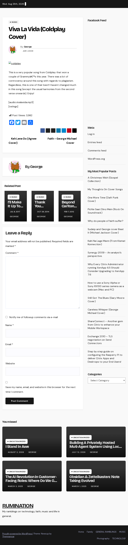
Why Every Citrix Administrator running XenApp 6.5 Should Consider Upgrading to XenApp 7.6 (106, 269)
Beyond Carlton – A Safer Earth (69, 208)
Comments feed (97, 150)
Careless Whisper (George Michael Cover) (103, 311)
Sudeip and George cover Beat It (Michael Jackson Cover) (106, 231)
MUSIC (122, 532)
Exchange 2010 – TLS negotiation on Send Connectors (100, 340)
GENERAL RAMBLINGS (106, 532)
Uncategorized (17, 441)
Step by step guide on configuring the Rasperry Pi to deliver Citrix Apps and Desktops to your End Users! (105, 356)
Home (81, 532)
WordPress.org (96, 158)
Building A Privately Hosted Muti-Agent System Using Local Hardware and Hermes (95, 446)
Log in (91, 134)
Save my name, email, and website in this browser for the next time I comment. (40, 389)
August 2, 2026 (16, 452)
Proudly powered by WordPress (17, 533)
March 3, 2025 (16, 486)
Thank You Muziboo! (42, 206)
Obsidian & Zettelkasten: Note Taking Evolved (94, 479)
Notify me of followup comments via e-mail (33, 317)
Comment (12, 253)
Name (9, 325)
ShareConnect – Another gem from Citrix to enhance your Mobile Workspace (105, 325)
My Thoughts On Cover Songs (105, 189)
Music (14, 22)
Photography (103, 538)
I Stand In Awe (17, 446)
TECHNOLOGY (119, 538)
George (28, 46)
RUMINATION (17, 505)
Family (90, 532)
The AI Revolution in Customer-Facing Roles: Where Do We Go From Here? (31, 481)
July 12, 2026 (79, 452)
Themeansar (8, 536)
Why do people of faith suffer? (105, 221)
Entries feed (95, 142)
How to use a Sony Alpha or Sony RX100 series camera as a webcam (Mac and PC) (106, 286)
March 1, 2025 (79, 486)
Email (9, 344)
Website (10, 363)
